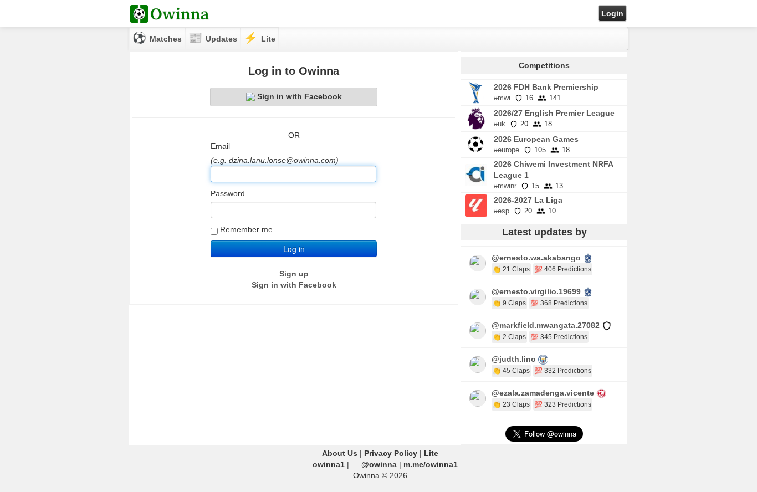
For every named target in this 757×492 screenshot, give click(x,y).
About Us (339, 453)
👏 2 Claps (509, 337)
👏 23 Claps (511, 404)
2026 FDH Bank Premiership (546, 87)
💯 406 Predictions (562, 269)
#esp (501, 211)
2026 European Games (536, 139)
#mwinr (505, 186)
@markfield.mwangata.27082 (546, 325)
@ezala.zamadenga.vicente (543, 392)
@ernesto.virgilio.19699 (536, 291)
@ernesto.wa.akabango (536, 257)
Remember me (246, 229)
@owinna (379, 464)
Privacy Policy (390, 453)
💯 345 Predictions (558, 337)
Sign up (294, 273)
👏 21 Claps (511, 269)
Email (220, 146)
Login (612, 13)
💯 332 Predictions (562, 371)
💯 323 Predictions (562, 404)
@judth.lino (514, 359)
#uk (499, 124)
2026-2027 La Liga (528, 200)
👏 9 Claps (509, 303)
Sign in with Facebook (299, 96)
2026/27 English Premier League (554, 113)
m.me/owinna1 (430, 464)
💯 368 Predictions (558, 303)
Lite (431, 453)
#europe (506, 150)
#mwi (502, 98)
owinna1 (329, 464)
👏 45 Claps (511, 371)
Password (228, 193)
